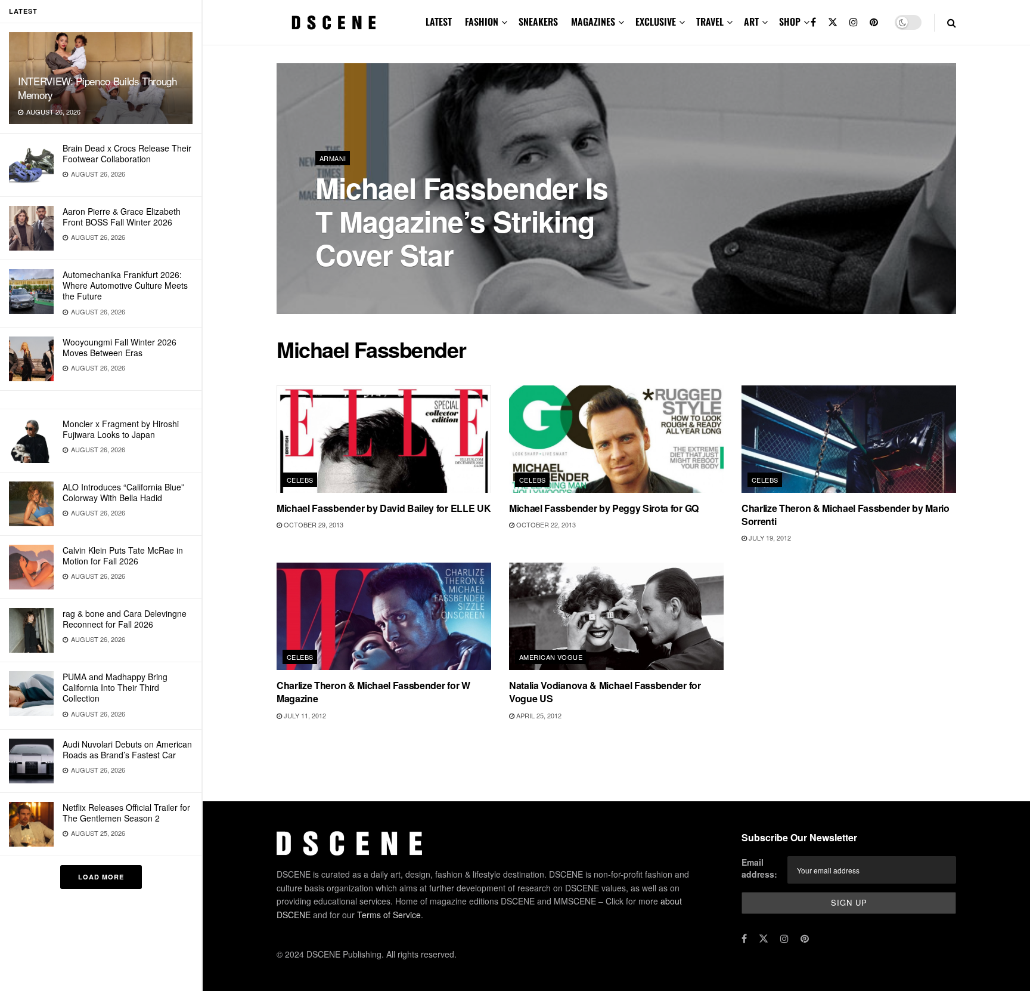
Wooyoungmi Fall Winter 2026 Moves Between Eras (119, 347)
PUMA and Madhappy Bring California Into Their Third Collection (115, 687)
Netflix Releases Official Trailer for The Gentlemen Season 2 (126, 812)
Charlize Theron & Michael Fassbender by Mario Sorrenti (846, 514)
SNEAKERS (538, 21)
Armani (332, 158)
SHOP (790, 21)
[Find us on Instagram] (853, 22)
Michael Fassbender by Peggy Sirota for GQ (604, 508)
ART (751, 21)
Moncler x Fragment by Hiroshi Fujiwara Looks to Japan (121, 429)
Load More (101, 876)
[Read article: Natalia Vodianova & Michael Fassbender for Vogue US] (616, 616)
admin (336, 286)
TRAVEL (710, 21)
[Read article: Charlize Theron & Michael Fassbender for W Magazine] (384, 616)
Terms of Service (389, 915)
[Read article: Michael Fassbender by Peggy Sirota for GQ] (616, 439)
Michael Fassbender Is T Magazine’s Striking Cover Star (461, 221)
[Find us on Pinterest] (874, 22)
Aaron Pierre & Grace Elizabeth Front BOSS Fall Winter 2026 (122, 216)
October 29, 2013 (312, 524)
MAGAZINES (593, 21)
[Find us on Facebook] (813, 22)
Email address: (759, 868)
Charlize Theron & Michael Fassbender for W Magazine (373, 691)
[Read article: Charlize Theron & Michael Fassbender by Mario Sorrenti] (849, 439)
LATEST (439, 21)
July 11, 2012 (304, 715)
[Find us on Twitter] (832, 22)
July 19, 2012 (769, 537)
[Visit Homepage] (334, 23)
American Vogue (550, 657)
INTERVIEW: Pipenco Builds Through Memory (97, 87)
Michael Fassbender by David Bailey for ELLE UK (384, 508)
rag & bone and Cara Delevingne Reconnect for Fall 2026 (125, 618)
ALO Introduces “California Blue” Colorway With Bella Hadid (123, 492)
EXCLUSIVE (655, 21)
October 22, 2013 (545, 524)
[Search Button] (951, 22)
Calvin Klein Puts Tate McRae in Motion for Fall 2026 (123, 555)
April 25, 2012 (537, 715)
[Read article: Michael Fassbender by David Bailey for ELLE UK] (384, 439)
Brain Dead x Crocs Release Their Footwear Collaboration (127, 153)
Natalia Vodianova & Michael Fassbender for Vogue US (605, 691)
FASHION (481, 21)
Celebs (300, 479)
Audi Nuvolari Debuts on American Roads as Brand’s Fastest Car (127, 749)
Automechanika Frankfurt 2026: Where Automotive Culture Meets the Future (125, 285)
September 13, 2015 (393, 286)
